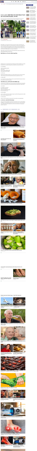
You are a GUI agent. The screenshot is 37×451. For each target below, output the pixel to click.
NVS (18, 109)
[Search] (34, 1)
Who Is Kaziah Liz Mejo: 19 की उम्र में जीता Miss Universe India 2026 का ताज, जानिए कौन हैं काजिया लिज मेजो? (33, 30)
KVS (9, 109)
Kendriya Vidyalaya (5, 109)
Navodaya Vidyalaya (14, 109)
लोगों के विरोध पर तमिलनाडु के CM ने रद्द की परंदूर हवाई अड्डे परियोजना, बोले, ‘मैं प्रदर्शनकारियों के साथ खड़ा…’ (33, 7)
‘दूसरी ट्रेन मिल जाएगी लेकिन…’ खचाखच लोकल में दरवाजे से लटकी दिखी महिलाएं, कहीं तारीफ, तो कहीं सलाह (33, 11)
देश (13, 1)
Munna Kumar (6, 39)
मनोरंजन (16, 1)
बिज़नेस (18, 1)
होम (11, 1)
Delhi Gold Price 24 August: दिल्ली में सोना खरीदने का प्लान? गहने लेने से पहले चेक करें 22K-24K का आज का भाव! (33, 41)
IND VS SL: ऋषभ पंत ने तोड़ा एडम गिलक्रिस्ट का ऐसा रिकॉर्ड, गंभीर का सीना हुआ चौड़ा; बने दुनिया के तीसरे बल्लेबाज (33, 26)
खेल (20, 1)
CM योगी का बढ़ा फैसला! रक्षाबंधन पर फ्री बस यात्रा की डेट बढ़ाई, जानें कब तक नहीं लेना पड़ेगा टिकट (33, 19)
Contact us (24, 1)
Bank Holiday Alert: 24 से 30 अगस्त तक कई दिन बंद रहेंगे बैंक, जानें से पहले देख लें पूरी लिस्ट (33, 22)
